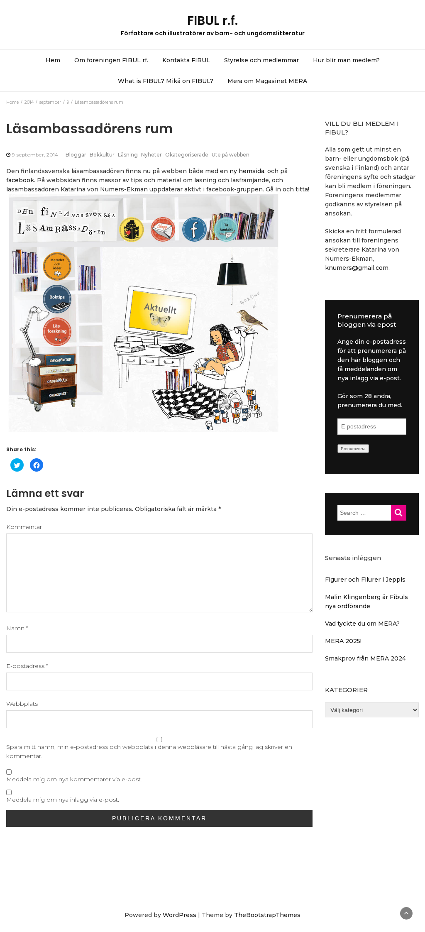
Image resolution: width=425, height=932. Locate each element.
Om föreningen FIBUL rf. (111, 60)
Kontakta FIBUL (186, 60)
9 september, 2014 (35, 155)
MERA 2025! (343, 641)
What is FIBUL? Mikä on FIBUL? (165, 81)
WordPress (179, 915)
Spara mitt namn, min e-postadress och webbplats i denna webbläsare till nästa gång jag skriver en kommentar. (149, 751)
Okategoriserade (186, 155)
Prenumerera (353, 448)
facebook (20, 180)
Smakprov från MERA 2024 (365, 658)
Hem (53, 60)
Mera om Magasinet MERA (267, 81)
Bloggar (76, 155)
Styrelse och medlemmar (261, 60)
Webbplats (22, 703)
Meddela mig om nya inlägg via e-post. (62, 799)
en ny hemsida (242, 171)
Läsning (128, 155)
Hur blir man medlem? (346, 60)
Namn (17, 628)
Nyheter (151, 155)
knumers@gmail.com (356, 268)
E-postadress (27, 666)
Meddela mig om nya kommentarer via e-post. (74, 779)
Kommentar (24, 527)
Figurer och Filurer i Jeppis (365, 579)
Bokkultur (102, 155)
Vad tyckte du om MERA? (362, 623)
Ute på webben (230, 155)
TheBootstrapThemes (267, 915)
